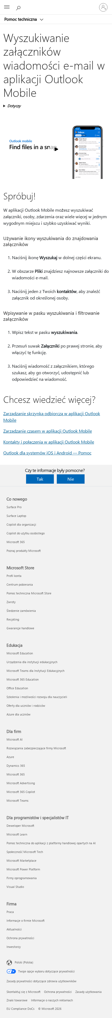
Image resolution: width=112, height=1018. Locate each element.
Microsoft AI (15, 739)
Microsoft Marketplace (21, 860)
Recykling (13, 619)
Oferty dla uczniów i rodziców (26, 705)
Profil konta (14, 576)
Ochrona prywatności (20, 938)
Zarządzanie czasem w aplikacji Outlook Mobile (47, 431)
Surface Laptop (16, 516)
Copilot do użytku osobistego (26, 533)
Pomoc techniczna (21, 19)
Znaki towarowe (17, 1000)
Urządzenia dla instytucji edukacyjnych (32, 662)
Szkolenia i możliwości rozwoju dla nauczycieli (37, 697)
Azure (10, 757)
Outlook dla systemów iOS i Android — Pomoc (47, 453)
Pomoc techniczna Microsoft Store (29, 593)
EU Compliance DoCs (21, 1009)
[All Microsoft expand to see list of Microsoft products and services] (6, 7)
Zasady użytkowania (88, 992)
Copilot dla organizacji (21, 524)
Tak (40, 479)
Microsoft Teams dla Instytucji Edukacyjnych (35, 671)
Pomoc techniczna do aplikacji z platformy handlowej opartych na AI (51, 843)
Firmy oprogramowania (22, 878)
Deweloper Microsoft (20, 826)
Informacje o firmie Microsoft (26, 920)
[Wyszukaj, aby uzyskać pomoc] (19, 7)
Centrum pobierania (20, 584)
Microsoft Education (20, 653)
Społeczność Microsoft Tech (25, 852)
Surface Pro (14, 507)
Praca (10, 912)
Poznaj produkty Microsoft (24, 551)
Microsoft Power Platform (23, 869)
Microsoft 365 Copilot (21, 792)
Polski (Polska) (24, 962)
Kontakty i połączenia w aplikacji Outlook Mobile (48, 442)
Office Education (17, 688)
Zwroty (11, 602)
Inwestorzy (14, 947)
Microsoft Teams (18, 800)
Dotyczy (14, 105)
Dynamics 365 (16, 766)
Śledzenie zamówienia (21, 611)
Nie (70, 479)
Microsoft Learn (17, 834)
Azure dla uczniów (18, 714)
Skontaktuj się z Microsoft (24, 992)
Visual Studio (15, 887)
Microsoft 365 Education (23, 679)
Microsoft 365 (16, 542)
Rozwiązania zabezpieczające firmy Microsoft (36, 748)
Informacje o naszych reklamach (52, 1000)
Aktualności (14, 929)
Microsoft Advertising (21, 783)
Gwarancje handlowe (20, 628)
